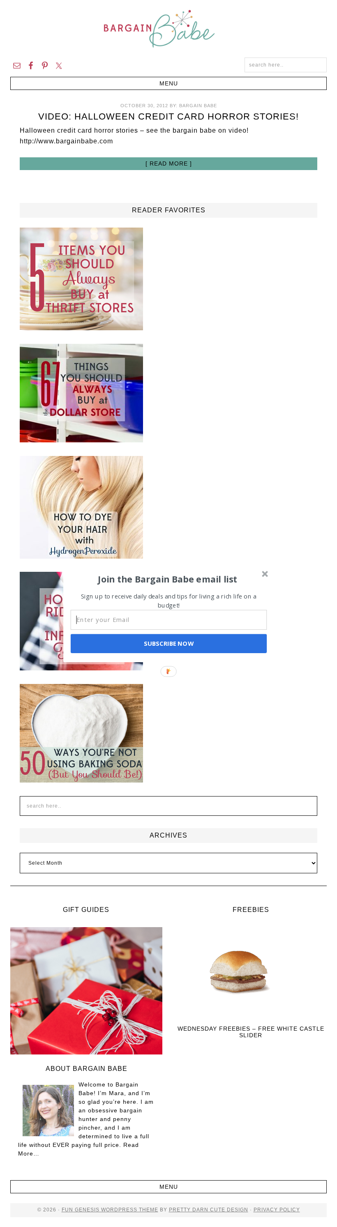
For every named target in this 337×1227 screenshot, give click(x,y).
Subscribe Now (168, 643)
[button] (167, 578)
